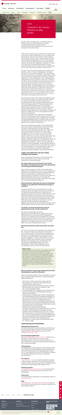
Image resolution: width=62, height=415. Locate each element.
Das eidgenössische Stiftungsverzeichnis (33, 369)
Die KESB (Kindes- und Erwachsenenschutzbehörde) (35, 382)
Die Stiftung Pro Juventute (29, 360)
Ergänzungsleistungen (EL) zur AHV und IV (35, 337)
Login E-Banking (52, 4)
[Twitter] (50, 408)
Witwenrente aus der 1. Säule (29, 332)
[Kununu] (50, 405)
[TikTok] (47, 408)
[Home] (3, 395)
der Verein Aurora (26, 378)
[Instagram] (56, 405)
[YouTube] (53, 408)
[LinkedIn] (47, 405)
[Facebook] (53, 405)
